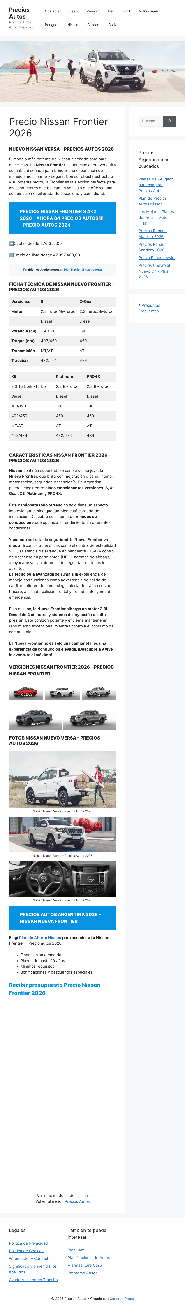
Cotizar (114, 25)
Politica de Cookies (26, 1251)
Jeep (74, 11)
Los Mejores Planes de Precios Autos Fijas (156, 217)
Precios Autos (19, 13)
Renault (93, 11)
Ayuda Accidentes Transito (33, 1280)
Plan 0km (76, 1250)
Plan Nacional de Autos (89, 1257)
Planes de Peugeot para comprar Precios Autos (156, 185)
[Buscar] (169, 121)
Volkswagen (148, 11)
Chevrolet (53, 11)
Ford (126, 11)
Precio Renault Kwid (157, 257)
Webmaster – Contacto (30, 1258)
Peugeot (51, 25)
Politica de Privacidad (28, 1243)
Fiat (111, 11)
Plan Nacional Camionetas (83, 269)
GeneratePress (122, 1299)
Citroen (93, 25)
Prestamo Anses (82, 1273)
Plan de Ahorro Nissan (40, 937)
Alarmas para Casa (85, 1265)
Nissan (72, 25)
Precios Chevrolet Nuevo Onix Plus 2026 (154, 271)
